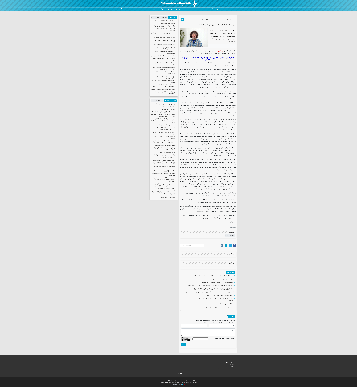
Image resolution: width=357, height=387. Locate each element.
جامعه (202, 9)
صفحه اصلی (220, 9)
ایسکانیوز (220, 51)
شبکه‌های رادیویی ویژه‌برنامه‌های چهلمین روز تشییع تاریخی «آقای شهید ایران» (213, 289)
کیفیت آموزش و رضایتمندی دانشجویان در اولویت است (163, 59)
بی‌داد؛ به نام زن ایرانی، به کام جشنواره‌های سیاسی (163, 112)
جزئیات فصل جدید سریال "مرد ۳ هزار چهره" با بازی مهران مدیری (163, 174)
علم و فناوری (171, 9)
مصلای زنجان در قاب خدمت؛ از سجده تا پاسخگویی (163, 89)
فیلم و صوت (153, 9)
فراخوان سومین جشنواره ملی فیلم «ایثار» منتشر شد (163, 167)
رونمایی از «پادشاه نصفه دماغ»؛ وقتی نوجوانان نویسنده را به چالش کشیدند (164, 149)
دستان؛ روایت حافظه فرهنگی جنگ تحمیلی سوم (163, 125)
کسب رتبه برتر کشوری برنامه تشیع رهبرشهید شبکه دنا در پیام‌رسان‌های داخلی (213, 276)
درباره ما (232, 367)
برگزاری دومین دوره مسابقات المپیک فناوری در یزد (163, 56)
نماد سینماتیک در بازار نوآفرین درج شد (166, 107)
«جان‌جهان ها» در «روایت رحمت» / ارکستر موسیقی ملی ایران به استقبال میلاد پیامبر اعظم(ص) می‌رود (163, 142)
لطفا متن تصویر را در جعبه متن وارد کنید (225, 338)
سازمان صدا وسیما (229, 235)
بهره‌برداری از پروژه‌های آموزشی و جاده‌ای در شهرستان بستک (165, 52)
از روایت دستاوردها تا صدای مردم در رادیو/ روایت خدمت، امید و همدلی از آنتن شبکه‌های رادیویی (208, 286)
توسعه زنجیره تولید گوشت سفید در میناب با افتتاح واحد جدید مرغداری (163, 34)
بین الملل (178, 9)
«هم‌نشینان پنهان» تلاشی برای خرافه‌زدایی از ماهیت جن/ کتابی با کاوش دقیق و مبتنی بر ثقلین (163, 185)
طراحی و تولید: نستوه (177, 384)
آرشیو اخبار (140, 9)
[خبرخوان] (176, 373)
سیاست (207, 9)
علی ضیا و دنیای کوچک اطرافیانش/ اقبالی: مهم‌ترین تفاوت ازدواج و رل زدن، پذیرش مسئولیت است (163, 120)
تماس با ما (231, 365)
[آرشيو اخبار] (181, 373)
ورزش (192, 9)
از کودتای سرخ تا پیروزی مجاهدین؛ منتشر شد (164, 171)
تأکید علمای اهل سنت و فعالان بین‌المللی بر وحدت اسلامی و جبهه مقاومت (164, 128)
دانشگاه (213, 9)
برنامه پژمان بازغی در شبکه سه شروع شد (165, 188)
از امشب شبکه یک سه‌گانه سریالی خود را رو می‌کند (220, 295)
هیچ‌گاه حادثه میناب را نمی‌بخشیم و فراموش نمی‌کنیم (164, 137)
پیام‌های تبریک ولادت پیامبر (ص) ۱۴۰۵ (165, 104)
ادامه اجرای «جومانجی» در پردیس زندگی (165, 158)
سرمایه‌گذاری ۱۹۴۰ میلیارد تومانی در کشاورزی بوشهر (164, 64)
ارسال (183, 344)
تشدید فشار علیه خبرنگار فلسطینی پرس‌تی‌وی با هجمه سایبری (217, 282)
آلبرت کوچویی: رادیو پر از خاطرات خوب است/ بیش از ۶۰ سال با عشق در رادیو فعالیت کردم (209, 292)
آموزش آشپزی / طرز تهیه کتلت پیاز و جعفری (164, 21)
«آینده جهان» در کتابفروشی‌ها (168, 197)
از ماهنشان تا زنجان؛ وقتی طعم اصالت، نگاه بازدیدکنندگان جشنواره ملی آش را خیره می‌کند (164, 86)
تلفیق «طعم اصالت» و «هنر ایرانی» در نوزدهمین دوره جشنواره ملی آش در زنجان (163, 68)
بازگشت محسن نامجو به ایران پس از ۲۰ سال (164, 155)
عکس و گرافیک (162, 9)
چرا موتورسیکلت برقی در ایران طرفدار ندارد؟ (164, 26)
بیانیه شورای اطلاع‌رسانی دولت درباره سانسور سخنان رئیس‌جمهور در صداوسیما (213, 307)
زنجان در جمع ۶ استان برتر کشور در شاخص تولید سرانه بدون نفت (163, 72)
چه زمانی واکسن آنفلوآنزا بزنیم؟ (167, 23)
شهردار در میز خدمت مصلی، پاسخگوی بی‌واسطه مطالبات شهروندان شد (163, 77)
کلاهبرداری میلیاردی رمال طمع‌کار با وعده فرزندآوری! (165, 29)
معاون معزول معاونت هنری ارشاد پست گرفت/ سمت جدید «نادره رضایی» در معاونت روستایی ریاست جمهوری (163, 179)
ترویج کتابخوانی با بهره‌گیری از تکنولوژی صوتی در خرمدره (163, 81)
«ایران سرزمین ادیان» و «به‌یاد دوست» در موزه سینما (164, 133)
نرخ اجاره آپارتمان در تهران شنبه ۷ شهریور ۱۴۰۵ (164, 37)
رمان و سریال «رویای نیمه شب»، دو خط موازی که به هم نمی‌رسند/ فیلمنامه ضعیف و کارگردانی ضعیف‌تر (208, 300)
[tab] (172, 17)
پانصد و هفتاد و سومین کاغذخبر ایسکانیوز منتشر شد (163, 41)
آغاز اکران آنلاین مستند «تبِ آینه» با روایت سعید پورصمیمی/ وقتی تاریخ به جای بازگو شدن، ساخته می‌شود (163, 193)
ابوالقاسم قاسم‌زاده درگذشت (226, 304)
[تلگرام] (178, 373)
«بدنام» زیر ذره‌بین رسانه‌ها (168, 109)
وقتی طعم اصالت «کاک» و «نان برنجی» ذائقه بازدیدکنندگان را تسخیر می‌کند (164, 93)
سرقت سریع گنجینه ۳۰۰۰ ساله (167, 152)
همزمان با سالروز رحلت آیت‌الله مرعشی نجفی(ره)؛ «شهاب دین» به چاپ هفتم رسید (163, 115)
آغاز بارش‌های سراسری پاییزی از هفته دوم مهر (164, 44)
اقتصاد (197, 9)
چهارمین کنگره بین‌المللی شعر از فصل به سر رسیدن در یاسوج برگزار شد (164, 48)
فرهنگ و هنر (185, 9)
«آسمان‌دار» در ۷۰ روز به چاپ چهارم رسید (165, 145)
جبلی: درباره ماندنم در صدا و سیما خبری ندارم (221, 279)
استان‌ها (146, 9)
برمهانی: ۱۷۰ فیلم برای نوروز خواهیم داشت (217, 25)
